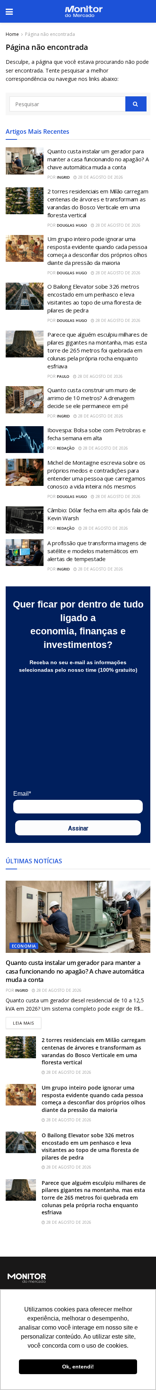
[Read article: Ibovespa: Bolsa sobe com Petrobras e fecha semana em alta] (25, 439)
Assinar (78, 828)
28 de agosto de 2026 (100, 177)
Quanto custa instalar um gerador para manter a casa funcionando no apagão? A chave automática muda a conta (98, 159)
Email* (22, 793)
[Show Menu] (9, 11)
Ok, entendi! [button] (78, 1367)
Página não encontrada (50, 34)
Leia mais (27, 1021)
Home (12, 34)
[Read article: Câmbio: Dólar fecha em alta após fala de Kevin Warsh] (25, 519)
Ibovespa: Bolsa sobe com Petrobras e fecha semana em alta (96, 434)
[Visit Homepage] (84, 11)
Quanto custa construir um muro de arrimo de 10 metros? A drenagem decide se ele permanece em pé (91, 398)
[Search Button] (136, 103)
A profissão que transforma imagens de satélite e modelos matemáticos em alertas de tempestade (97, 551)
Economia (24, 946)
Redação (66, 448)
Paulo (63, 376)
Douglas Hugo (72, 225)
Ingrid (63, 177)
